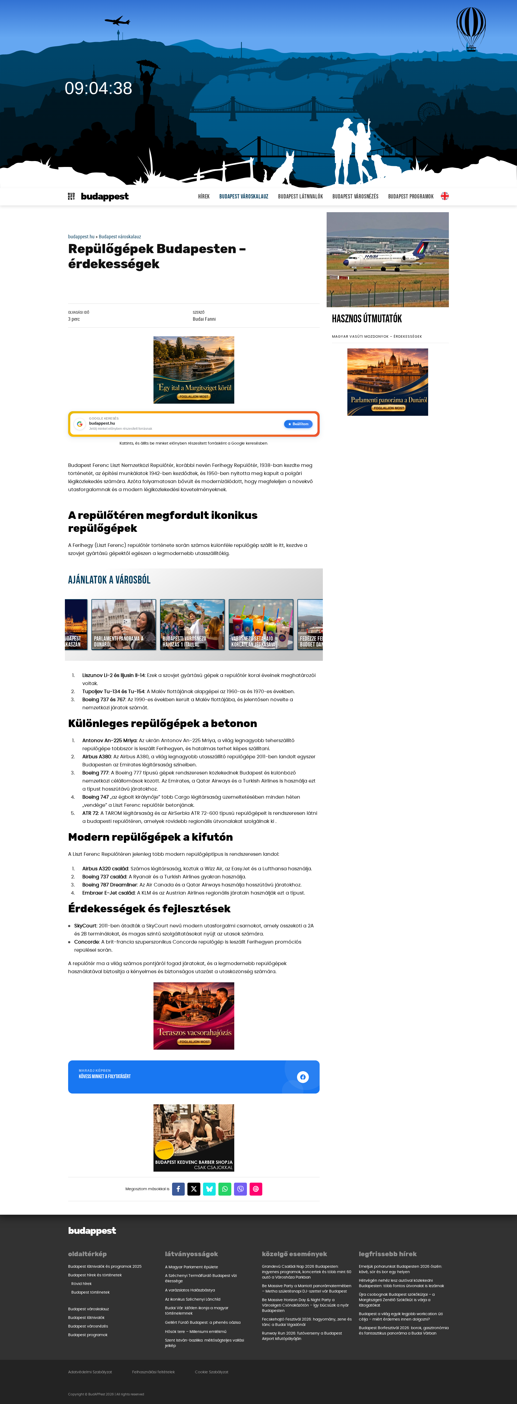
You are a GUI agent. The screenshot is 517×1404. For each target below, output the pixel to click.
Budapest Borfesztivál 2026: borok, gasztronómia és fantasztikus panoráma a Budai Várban (404, 1330)
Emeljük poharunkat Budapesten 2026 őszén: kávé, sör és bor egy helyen (400, 1269)
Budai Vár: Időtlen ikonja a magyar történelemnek (196, 1310)
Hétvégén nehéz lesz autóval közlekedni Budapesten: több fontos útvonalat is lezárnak (401, 1283)
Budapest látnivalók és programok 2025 (105, 1267)
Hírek (204, 196)
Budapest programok (411, 196)
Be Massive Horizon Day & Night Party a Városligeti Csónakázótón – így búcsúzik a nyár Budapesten (305, 1305)
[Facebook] (178, 1189)
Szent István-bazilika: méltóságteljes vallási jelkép (204, 1343)
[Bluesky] (209, 1189)
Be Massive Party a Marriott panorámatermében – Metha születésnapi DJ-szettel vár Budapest (306, 1288)
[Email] (256, 1189)
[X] (193, 1189)
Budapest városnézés (355, 196)
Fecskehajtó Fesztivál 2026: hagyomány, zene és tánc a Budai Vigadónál (307, 1322)
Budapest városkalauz (243, 196)
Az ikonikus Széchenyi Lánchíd (192, 1299)
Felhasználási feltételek (153, 1372)
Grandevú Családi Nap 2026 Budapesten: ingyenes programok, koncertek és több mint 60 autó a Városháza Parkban (306, 1272)
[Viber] (240, 1189)
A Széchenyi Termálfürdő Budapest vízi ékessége (201, 1278)
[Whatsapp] (224, 1189)
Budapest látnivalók (300, 196)
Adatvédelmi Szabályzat (90, 1372)
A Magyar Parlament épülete (191, 1267)
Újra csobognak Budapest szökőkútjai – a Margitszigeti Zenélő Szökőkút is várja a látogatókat (397, 1300)
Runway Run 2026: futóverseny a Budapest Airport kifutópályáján (302, 1336)
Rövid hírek (81, 1284)
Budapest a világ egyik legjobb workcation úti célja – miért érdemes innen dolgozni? (401, 1316)
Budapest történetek (90, 1292)
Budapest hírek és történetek (95, 1275)
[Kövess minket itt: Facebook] (303, 1077)
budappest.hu (81, 236)
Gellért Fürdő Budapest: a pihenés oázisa (202, 1323)
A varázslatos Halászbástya (190, 1290)
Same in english (445, 196)
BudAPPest (104, 196)
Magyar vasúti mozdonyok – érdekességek (377, 336)
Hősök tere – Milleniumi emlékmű (195, 1332)
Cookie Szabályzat (211, 1372)
